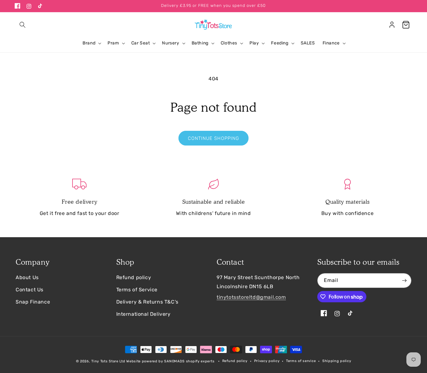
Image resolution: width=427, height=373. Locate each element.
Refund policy (133, 277)
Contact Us (29, 290)
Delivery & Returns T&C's (147, 302)
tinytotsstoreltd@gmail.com (251, 297)
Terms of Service (137, 290)
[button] (22, 25)
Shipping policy (336, 361)
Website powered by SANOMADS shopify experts (170, 361)
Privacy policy (267, 361)
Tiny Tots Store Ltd (108, 361)
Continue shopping (213, 138)
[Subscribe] (404, 280)
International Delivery (143, 314)
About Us (27, 277)
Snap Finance (33, 302)
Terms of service (301, 361)
